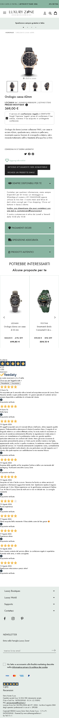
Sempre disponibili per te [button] (27, 183)
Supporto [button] (8, 604)
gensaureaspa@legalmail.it (15, 703)
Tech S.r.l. (9, 715)
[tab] (29, 183)
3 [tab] (31, 27)
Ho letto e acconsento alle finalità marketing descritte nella (30, 666)
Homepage (9, 33)
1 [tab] (23, 27)
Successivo (15, 383)
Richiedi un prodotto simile (21, 172)
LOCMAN (9, 102)
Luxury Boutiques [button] (12, 591)
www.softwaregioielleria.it (32, 713)
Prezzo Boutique (14, 105)
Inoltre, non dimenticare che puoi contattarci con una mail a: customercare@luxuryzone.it (29, 209)
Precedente (5, 383)
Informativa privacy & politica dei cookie (30, 667)
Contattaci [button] (9, 610)
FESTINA (44, 323)
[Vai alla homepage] (26, 13)
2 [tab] (27, 27)
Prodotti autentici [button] (22, 252)
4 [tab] (35, 27)
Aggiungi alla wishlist (17, 160)
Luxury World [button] (10, 597)
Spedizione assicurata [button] (25, 240)
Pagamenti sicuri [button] (21, 227)
